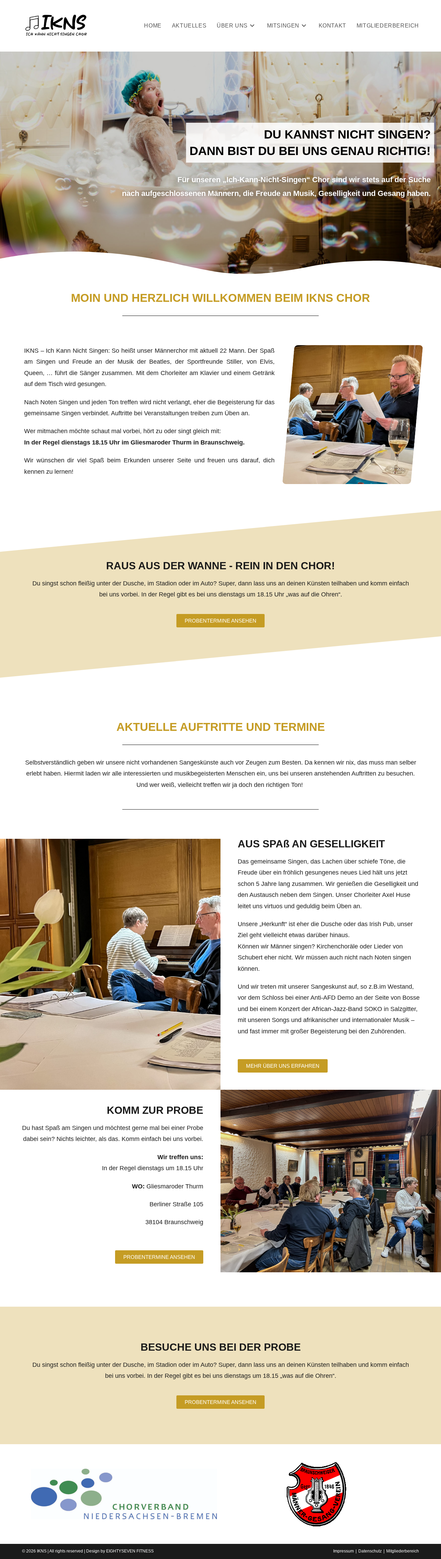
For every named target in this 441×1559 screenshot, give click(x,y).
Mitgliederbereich (402, 1551)
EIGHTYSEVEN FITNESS (130, 1551)
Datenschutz (370, 1551)
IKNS (42, 1551)
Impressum (343, 1551)
